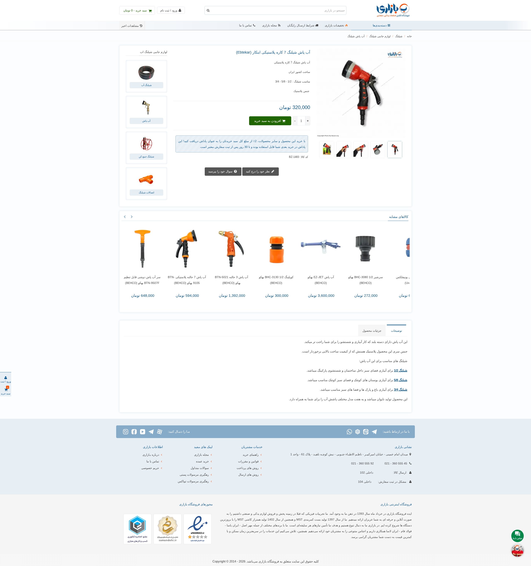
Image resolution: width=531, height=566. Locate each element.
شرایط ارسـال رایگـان (300, 25)
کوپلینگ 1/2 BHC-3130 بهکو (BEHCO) (268, 280)
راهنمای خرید (251, 454)
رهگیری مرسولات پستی (194, 474)
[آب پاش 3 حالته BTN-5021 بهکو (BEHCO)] (223, 248)
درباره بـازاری (150, 454)
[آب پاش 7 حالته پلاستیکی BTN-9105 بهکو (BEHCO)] (178, 248)
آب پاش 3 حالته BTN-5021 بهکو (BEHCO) (223, 280)
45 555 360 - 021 (396, 463)
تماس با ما (245, 25)
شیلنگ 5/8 (400, 380)
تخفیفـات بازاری (334, 25)
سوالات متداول (200, 468)
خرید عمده (202, 461)
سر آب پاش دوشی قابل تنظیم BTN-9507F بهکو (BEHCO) (134, 280)
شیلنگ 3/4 (400, 389)
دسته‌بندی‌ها (380, 25)
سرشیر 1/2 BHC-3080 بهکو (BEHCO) (357, 280)
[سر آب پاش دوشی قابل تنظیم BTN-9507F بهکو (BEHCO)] (134, 248)
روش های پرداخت (248, 468)
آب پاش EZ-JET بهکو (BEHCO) (313, 280)
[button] (132, 217)
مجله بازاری (269, 25)
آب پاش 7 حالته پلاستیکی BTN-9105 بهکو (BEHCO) (179, 280)
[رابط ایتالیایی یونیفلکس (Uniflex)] (401, 248)
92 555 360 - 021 (362, 463)
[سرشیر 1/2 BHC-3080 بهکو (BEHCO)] (357, 248)
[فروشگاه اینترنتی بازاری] (389, 10)
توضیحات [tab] (396, 330)
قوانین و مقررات (248, 461)
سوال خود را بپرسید (220, 171)
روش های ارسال (248, 474)
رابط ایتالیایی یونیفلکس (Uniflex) (402, 280)
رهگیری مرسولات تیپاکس (193, 481)
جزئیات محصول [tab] (371, 330)
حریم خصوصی (150, 468)
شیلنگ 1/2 (400, 370)
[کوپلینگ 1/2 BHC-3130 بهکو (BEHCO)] (267, 248)
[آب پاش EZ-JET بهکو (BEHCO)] (312, 248)
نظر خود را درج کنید (258, 171)
